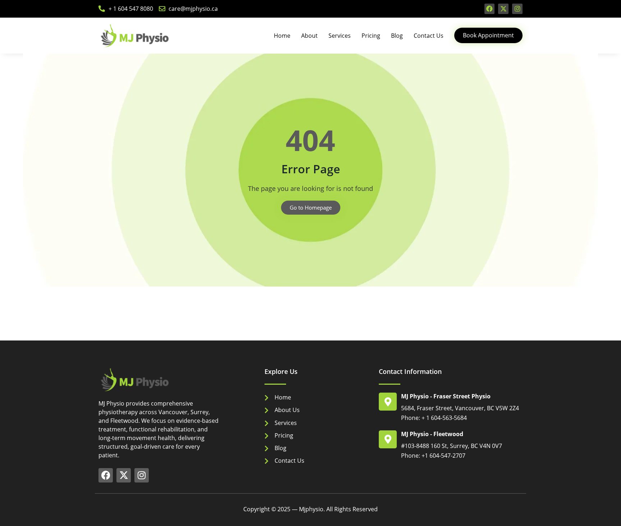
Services (339, 36)
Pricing (371, 36)
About (309, 36)
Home (282, 36)
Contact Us (428, 36)
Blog (397, 36)
